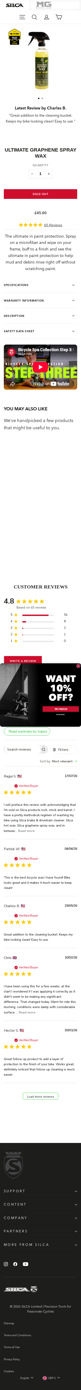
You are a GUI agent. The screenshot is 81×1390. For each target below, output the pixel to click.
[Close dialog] (78, 666)
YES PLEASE (60, 709)
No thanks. (60, 714)
